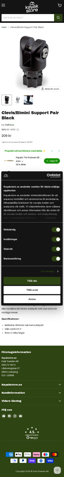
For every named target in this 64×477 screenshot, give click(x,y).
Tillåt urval (32, 290)
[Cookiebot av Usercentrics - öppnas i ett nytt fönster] (46, 176)
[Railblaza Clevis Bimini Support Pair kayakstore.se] (28, 100)
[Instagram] (15, 416)
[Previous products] (52, 151)
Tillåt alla (32, 280)
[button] (32, 433)
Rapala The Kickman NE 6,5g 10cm (29, 157)
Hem (4, 27)
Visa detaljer (47, 271)
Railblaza (9, 125)
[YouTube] (20, 416)
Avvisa (32, 299)
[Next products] (59, 151)
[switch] (56, 239)
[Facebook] (9, 416)
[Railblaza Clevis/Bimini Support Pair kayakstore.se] (7, 100)
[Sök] (58, 17)
